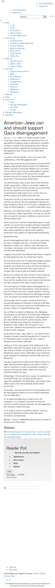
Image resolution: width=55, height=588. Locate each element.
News (7, 22)
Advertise (9, 115)
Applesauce (19, 456)
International (15, 30)
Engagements (15, 81)
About (7, 97)
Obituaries (14, 84)
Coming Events (16, 40)
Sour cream (19, 460)
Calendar (9, 94)
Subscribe (13, 569)
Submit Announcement (19, 71)
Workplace (14, 91)
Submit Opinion (16, 61)
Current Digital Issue (18, 35)
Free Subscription (46, 3)
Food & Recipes (16, 45)
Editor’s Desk (15, 63)
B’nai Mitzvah (15, 76)
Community (9, 38)
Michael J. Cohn (10, 137)
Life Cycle (9, 68)
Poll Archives (11, 477)
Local (12, 25)
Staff (12, 102)
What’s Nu (14, 56)
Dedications (15, 79)
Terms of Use (9, 576)
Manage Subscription (18, 104)
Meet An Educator (17, 48)
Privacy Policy (39, 573)
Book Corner (15, 51)
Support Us (43, 6)
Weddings (14, 89)
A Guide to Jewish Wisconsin (22, 43)
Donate (13, 109)
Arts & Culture (15, 33)
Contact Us (9, 99)
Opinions (8, 58)
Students (13, 86)
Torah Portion (15, 53)
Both (16, 463)
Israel (12, 27)
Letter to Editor (16, 66)
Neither (17, 466)
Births (12, 74)
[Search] (45, 16)
